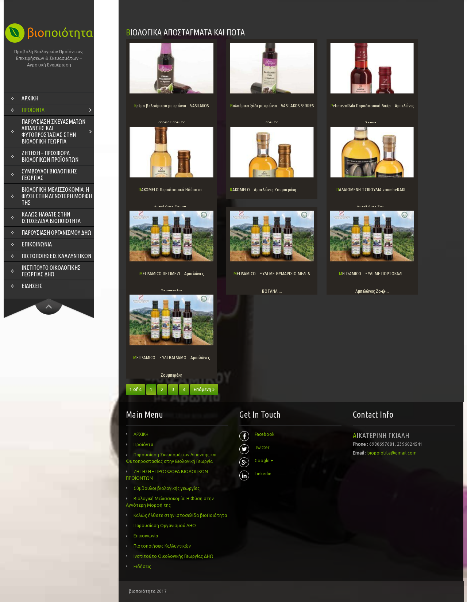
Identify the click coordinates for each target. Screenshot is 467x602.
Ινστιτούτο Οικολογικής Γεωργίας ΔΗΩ (51, 270)
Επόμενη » (204, 389)
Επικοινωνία (37, 244)
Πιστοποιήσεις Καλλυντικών (56, 256)
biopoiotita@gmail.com (392, 452)
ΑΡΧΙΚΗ (30, 98)
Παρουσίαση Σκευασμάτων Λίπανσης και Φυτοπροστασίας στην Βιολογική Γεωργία (53, 131)
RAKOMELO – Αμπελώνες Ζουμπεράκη (263, 189)
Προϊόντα (33, 110)
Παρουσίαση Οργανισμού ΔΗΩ (56, 232)
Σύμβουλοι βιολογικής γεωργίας (49, 174)
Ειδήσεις (32, 286)
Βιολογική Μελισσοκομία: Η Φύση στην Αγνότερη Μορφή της (57, 196)
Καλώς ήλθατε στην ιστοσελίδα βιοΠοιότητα (51, 217)
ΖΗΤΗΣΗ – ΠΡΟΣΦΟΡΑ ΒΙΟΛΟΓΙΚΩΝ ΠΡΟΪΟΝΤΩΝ (50, 156)
